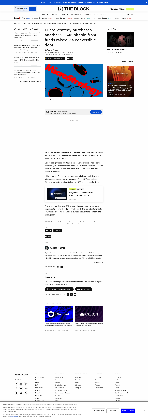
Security (117, 398)
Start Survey (95, 112)
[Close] (145, 410)
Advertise (118, 385)
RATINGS (111, 28)
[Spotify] (16, 393)
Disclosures (119, 395)
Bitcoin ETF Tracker (61, 390)
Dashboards (59, 377)
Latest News (39, 377)
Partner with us (83, 289)
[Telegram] (21, 388)
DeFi (36, 385)
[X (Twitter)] (16, 384)
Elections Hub (40, 400)
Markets (38, 393)
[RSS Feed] (25, 393)
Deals (37, 382)
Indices (57, 382)
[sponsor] (120, 73)
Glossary (78, 385)
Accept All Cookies (128, 410)
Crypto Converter (61, 385)
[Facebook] (16, 388)
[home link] (74, 9)
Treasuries (58, 398)
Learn (77, 382)
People (97, 385)
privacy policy (14, 416)
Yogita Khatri (52, 50)
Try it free (130, 9)
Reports (78, 380)
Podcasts (98, 377)
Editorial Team (119, 380)
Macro (37, 390)
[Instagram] (25, 384)
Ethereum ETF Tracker (62, 393)
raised (59, 163)
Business (38, 380)
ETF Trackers (59, 387)
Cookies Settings (98, 410)
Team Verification (120, 390)
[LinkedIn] (21, 384)
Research (78, 377)
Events (97, 382)
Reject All (113, 410)
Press (117, 387)
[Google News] (21, 393)
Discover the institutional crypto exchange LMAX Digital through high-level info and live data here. (74, 2)
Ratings (57, 400)
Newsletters (99, 380)
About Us (118, 377)
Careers (117, 382)
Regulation (38, 395)
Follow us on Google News (59, 289)
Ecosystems (39, 387)
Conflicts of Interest (121, 393)
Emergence (99, 387)
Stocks (57, 395)
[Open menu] (132, 14)
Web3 (37, 398)
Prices (57, 380)
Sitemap (118, 400)
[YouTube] (25, 388)
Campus (78, 387)
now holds (80, 176)
